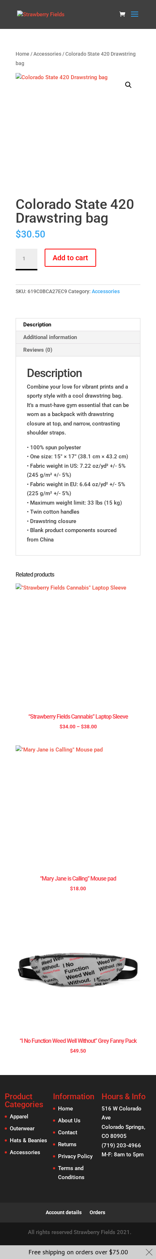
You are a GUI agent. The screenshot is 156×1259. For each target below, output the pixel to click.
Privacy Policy (75, 1156)
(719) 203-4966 (121, 1145)
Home (22, 54)
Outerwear (22, 1128)
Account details (64, 1212)
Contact (67, 1132)
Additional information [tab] (50, 337)
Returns (67, 1144)
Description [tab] (37, 324)
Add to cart (70, 257)
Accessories (47, 54)
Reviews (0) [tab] (37, 350)
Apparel (19, 1116)
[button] (128, 84)
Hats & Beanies (28, 1140)
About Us (69, 1120)
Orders (97, 1212)
